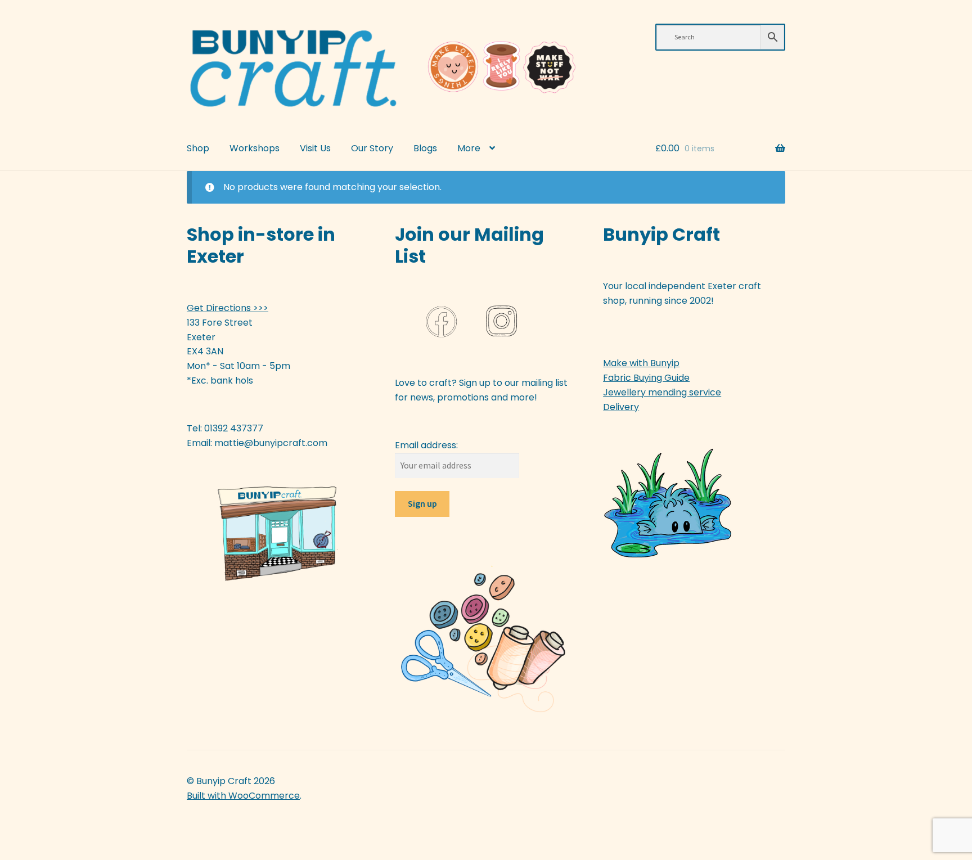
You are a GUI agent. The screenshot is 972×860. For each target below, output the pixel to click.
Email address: (426, 445)
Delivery (621, 406)
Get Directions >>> (227, 307)
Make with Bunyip (641, 363)
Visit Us (315, 148)
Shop (198, 148)
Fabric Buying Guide (646, 377)
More (468, 148)
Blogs (425, 148)
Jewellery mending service (662, 392)
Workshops (255, 148)
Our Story (372, 148)
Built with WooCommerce (243, 795)
